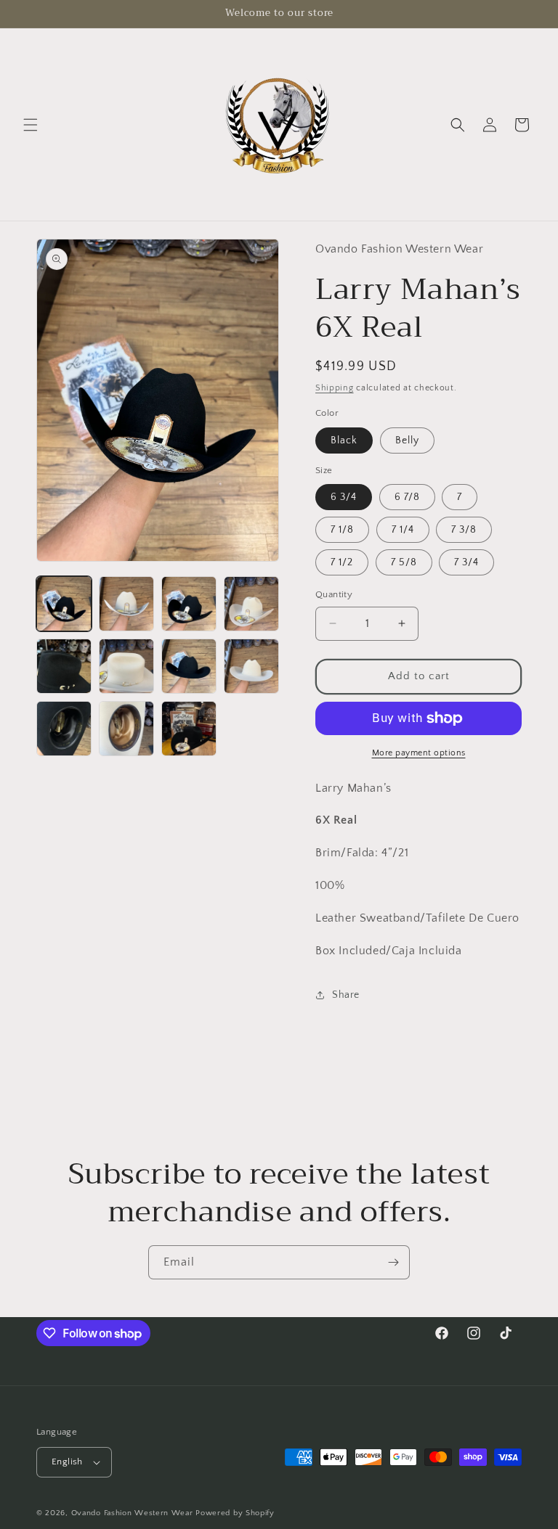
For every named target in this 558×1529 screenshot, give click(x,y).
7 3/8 (464, 530)
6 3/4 (344, 497)
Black (344, 440)
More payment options (419, 753)
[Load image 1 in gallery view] (64, 603)
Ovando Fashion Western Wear (132, 1513)
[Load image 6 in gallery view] (126, 666)
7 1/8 (342, 530)
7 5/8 (404, 562)
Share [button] (346, 995)
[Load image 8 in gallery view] (251, 666)
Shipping (334, 388)
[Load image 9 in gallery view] (64, 728)
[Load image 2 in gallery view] (126, 603)
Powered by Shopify (235, 1513)
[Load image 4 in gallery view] (251, 603)
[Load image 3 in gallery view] (189, 603)
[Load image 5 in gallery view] (64, 666)
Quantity (333, 594)
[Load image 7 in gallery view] (189, 666)
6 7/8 (407, 497)
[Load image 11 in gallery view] (189, 728)
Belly (407, 440)
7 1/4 (403, 530)
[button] (30, 125)
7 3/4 (466, 562)
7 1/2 (342, 562)
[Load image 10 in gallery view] (126, 728)
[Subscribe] (393, 1262)
